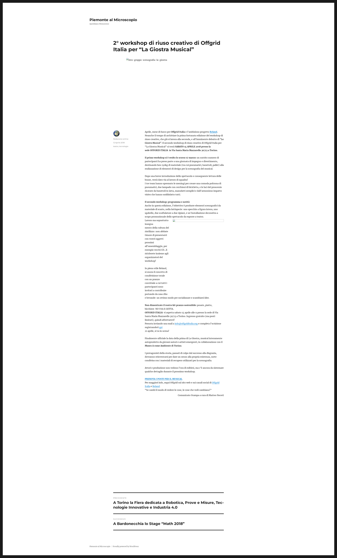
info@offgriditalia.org (186, 323)
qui (160, 327)
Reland (213, 132)
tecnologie (123, 146)
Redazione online (120, 139)
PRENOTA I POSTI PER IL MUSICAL (163, 379)
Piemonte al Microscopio (113, 20)
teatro (115, 146)
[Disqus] (168, 456)
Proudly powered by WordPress (126, 546)
